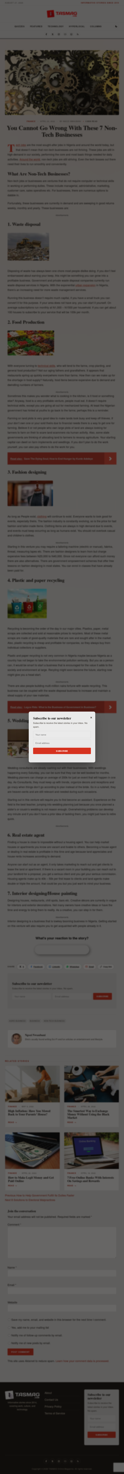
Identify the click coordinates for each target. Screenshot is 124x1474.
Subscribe (62, 751)
